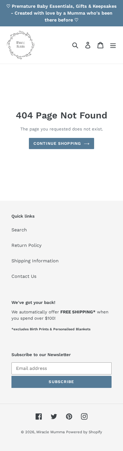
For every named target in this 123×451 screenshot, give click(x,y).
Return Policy (26, 245)
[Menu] (113, 45)
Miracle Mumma (50, 432)
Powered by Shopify (84, 432)
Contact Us (23, 276)
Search (19, 230)
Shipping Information (35, 260)
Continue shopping (57, 143)
